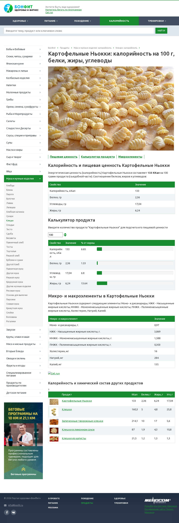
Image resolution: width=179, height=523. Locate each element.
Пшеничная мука (14, 269)
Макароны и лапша (17, 70)
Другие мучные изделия (18, 286)
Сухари (9, 216)
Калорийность (119, 21)
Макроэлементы (130, 156)
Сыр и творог (14, 157)
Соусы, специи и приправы (21, 135)
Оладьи (10, 225)
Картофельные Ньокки (77, 400)
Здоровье (20, 21)
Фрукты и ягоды (15, 365)
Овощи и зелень (15, 358)
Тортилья (11, 251)
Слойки (10, 312)
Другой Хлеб (12, 264)
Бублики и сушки (14, 260)
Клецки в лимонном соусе (78, 429)
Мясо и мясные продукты (20, 344)
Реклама (53, 508)
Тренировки (156, 21)
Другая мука (12, 273)
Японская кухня (15, 63)
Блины (9, 190)
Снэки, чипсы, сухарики (19, 56)
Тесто (9, 229)
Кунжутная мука (14, 308)
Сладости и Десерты (18, 128)
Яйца (9, 171)
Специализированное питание (18, 374)
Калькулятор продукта (98, 156)
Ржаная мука (12, 277)
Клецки (9, 220)
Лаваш (9, 203)
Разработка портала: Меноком (161, 506)
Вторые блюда (15, 351)
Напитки (11, 85)
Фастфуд (11, 164)
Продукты (87, 503)
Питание (50, 21)
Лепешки (10, 207)
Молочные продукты (18, 92)
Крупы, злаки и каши (17, 336)
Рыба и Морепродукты (19, 114)
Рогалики (11, 321)
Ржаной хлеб (13, 255)
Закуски (10, 329)
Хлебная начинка (15, 212)
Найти (161, 30)
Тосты (9, 247)
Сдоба (9, 234)
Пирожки (10, 299)
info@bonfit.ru (15, 505)
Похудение (82, 21)
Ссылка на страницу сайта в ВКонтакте (13, 512)
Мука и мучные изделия (20, 178)
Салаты (10, 121)
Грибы (9, 99)
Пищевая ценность (63, 156)
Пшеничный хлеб (15, 242)
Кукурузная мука (14, 282)
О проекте (54, 498)
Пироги (10, 194)
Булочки (10, 199)
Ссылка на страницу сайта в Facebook (6, 512)
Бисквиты (11, 238)
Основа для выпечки (16, 295)
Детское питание (16, 392)
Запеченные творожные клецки (82, 420)
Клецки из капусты (74, 438)
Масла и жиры (14, 149)
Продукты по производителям (16, 384)
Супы (9, 142)
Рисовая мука (13, 291)
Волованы (11, 317)
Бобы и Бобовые (15, 49)
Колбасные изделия (18, 78)
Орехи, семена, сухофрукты (22, 106)
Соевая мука (12, 304)
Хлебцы (10, 185)
